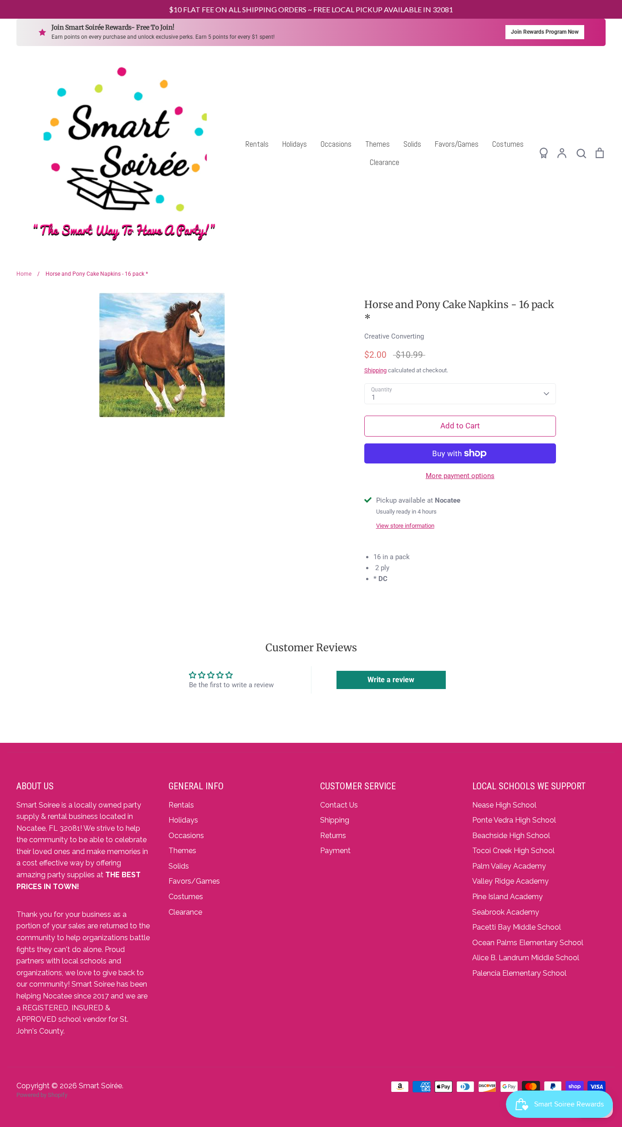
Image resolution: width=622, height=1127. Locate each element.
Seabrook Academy (505, 912)
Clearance (384, 162)
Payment (335, 850)
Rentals (257, 144)
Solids (412, 144)
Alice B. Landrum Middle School (525, 957)
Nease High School (504, 805)
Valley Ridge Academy (510, 881)
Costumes (508, 144)
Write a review (390, 679)
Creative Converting (394, 336)
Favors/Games (457, 144)
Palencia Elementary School (519, 973)
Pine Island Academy (507, 896)
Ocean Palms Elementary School (527, 942)
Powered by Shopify (41, 1094)
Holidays (294, 144)
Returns (333, 835)
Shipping (375, 370)
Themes (377, 144)
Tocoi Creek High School (513, 850)
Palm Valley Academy (509, 866)
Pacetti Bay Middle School (516, 927)
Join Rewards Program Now (545, 32)
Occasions (336, 144)
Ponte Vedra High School (514, 820)
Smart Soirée (100, 1085)
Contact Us (339, 805)
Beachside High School (511, 835)
